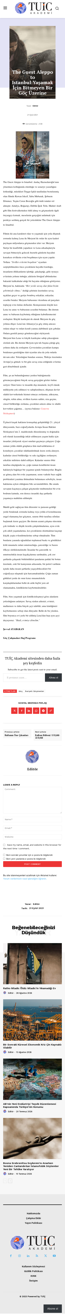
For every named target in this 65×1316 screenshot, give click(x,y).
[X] (14, 711)
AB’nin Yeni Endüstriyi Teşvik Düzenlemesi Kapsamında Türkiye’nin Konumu (29, 1105)
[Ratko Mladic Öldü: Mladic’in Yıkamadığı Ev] (32, 963)
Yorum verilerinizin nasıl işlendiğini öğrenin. (25, 878)
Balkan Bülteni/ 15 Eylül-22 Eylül (47, 736)
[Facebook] (21, 711)
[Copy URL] (50, 711)
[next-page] (10, 1181)
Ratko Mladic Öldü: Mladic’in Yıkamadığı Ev (29, 988)
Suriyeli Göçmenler (34, 691)
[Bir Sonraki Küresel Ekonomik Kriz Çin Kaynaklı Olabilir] (32, 1019)
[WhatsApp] (36, 711)
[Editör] (32, 756)
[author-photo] (5, 993)
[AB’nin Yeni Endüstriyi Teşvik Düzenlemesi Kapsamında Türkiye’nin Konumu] (32, 1079)
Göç (21, 691)
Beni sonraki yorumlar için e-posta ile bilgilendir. (29, 855)
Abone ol (53, 677)
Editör (35, 106)
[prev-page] (5, 1181)
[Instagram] (19, 1256)
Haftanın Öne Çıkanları (16, 735)
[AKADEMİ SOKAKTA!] (33, 8)
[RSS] (36, 1256)
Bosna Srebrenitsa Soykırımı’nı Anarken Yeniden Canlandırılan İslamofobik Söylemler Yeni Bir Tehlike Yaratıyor (31, 1166)
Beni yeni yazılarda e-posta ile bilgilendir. (26, 859)
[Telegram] (43, 711)
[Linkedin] (29, 711)
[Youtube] (54, 1256)
